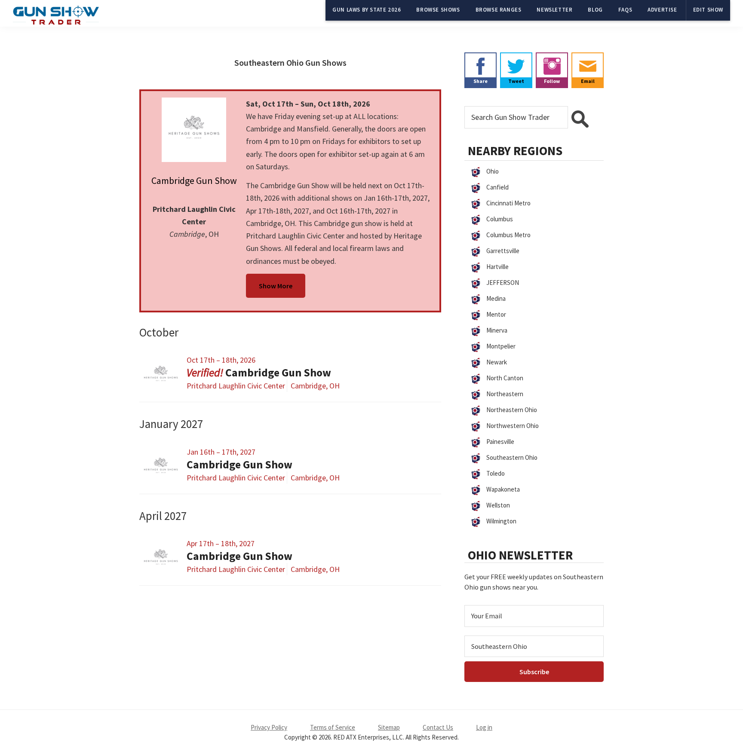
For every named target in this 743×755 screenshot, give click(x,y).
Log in (484, 727)
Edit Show (708, 9)
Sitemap (389, 727)
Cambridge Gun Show (194, 180)
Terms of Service (332, 727)
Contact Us (438, 727)
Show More (275, 285)
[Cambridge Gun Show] (194, 130)
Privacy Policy (269, 727)
